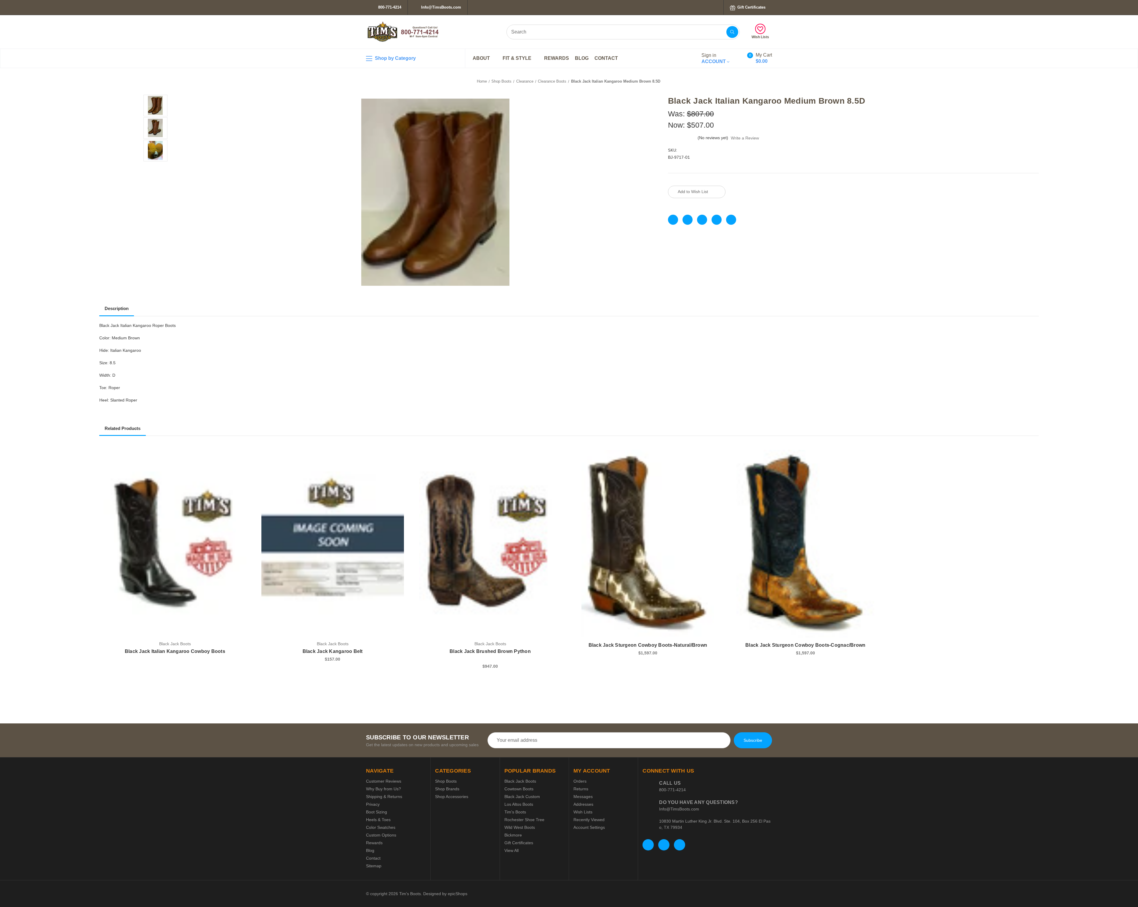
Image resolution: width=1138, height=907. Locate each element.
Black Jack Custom (522, 796)
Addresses (583, 804)
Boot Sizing (376, 812)
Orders (579, 781)
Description (117, 308)
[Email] (688, 220)
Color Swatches (380, 827)
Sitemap (373, 865)
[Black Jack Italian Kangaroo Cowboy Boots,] (175, 544)
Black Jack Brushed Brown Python (490, 651)
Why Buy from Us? (383, 788)
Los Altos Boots (518, 804)
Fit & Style (518, 58)
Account (714, 58)
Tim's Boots (515, 812)
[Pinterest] (731, 220)
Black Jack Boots (520, 781)
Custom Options (381, 835)
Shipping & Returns (384, 796)
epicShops (457, 893)
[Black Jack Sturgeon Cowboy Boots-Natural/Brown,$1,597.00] (647, 544)
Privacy (373, 804)
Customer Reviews (383, 781)
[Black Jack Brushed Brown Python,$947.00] (490, 544)
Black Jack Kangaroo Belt (333, 651)
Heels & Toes (378, 819)
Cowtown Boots (518, 788)
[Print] (702, 220)
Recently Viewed (589, 819)
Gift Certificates (750, 7)
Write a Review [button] (745, 138)
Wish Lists (760, 37)
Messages (583, 796)
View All (511, 850)
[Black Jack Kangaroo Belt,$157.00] (332, 544)
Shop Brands (447, 788)
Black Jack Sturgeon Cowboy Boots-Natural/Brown (648, 645)
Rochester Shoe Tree (524, 819)
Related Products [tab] (122, 428)
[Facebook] (673, 220)
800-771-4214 (389, 7)
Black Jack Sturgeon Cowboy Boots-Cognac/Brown (805, 645)
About (482, 58)
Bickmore (513, 835)
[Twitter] (717, 220)
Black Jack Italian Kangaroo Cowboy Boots (175, 651)
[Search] (732, 32)
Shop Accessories (451, 796)
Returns (580, 788)
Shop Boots (446, 781)
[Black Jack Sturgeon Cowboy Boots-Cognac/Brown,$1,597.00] (805, 544)
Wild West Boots (519, 827)
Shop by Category (395, 58)
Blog (582, 58)
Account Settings (589, 827)
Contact (606, 58)
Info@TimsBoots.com (440, 7)
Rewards (556, 58)
